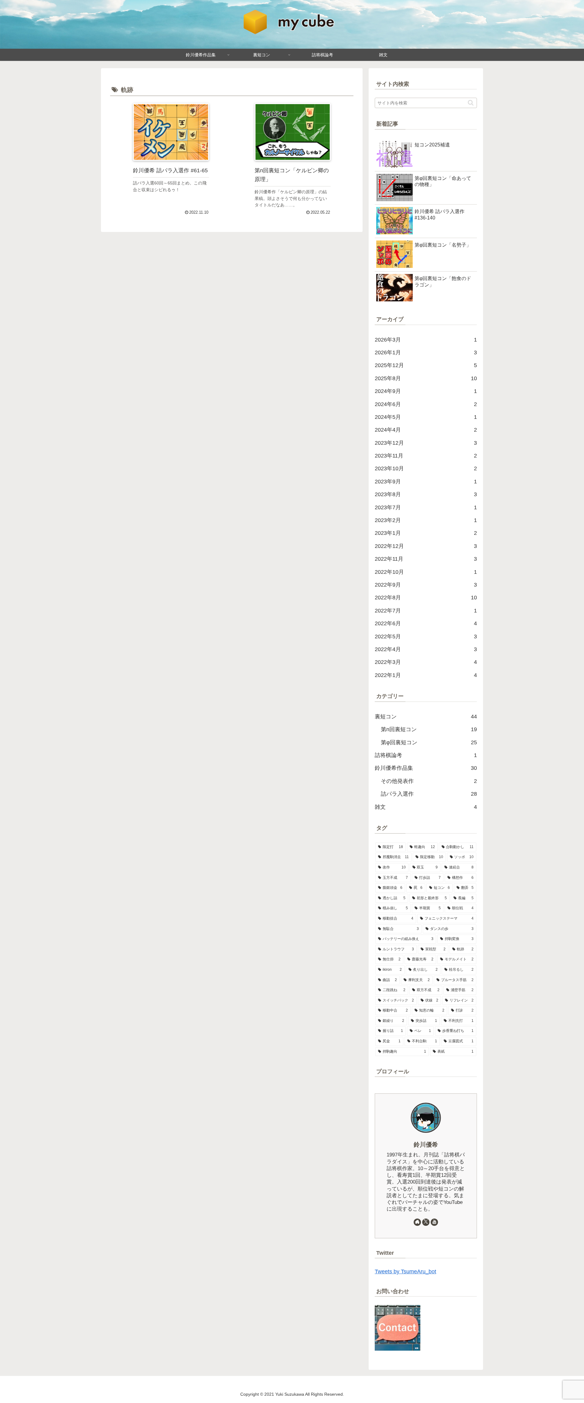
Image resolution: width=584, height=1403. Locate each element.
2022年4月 (426, 649)
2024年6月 (426, 404)
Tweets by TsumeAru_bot (405, 1271)
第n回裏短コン (429, 729)
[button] (470, 102)
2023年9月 (426, 482)
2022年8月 (426, 598)
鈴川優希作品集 (426, 768)
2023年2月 (426, 520)
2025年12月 (426, 365)
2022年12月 (426, 546)
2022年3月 (426, 662)
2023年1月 (426, 533)
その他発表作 (429, 781)
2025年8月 (426, 378)
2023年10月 (426, 468)
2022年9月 (426, 585)
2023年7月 (426, 507)
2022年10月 (426, 572)
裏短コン (426, 717)
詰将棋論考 (426, 755)
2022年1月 (426, 675)
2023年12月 (426, 443)
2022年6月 (426, 623)
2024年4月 (426, 430)
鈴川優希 (426, 1144)
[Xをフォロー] (425, 1222)
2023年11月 (426, 456)
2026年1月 (426, 352)
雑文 (426, 807)
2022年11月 (426, 559)
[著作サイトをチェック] (417, 1222)
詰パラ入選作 (429, 794)
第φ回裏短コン (429, 742)
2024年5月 (426, 417)
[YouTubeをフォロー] (434, 1222)
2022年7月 (426, 611)
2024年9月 (426, 391)
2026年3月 (426, 340)
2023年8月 (426, 494)
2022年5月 (426, 636)
